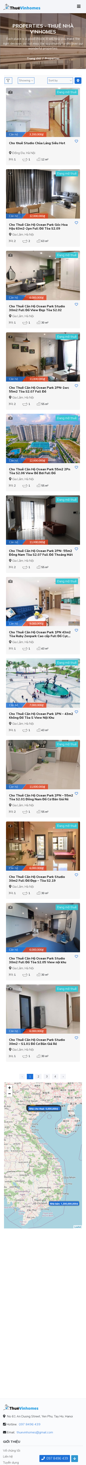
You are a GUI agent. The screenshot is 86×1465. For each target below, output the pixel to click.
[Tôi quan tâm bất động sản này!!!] (76, 141)
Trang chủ (34, 58)
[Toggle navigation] (79, 6)
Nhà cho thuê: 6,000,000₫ (43, 1108)
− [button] (9, 1093)
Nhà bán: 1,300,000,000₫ (64, 1203)
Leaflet (77, 1226)
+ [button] (9, 1087)
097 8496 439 (29, 1424)
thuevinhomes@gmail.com (35, 1432)
